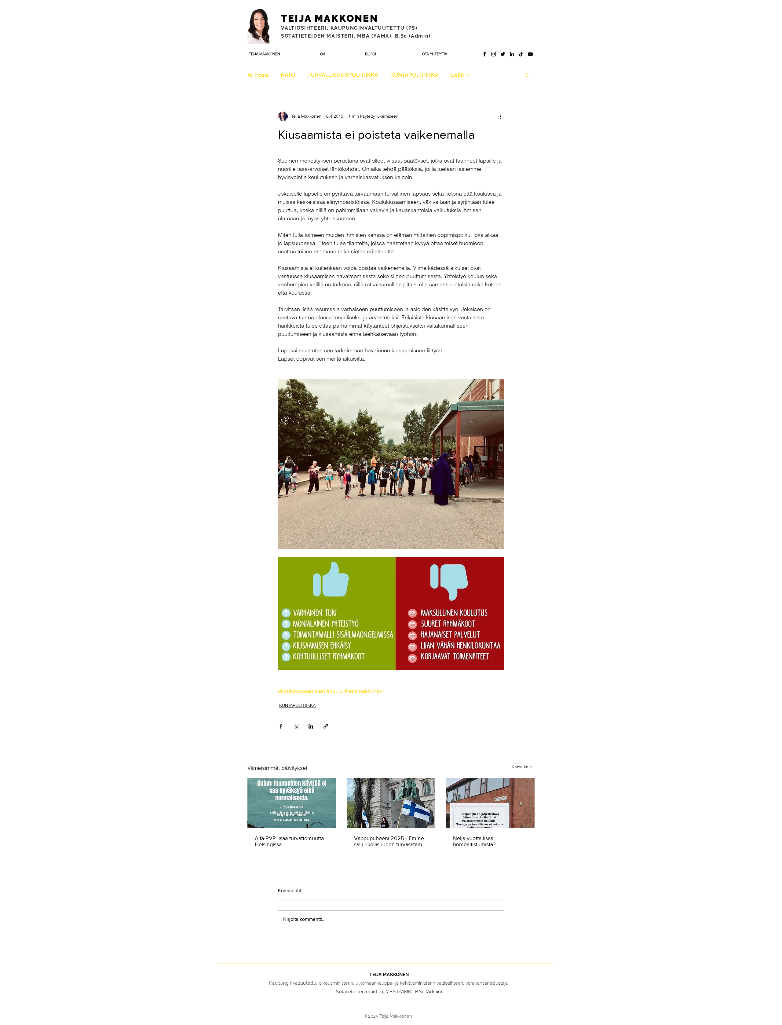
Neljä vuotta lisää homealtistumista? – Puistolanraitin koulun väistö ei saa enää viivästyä (489, 841)
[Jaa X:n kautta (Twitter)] (296, 726)
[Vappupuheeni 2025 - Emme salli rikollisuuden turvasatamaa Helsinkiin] (391, 803)
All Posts (258, 75)
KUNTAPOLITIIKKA (414, 75)
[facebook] (484, 54)
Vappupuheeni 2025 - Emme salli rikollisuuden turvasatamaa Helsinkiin (391, 841)
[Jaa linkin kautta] (326, 726)
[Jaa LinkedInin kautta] (311, 726)
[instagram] (494, 54)
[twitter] (503, 54)
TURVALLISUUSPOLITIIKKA (342, 75)
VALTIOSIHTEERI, (306, 28)
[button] (527, 74)
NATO (288, 75)
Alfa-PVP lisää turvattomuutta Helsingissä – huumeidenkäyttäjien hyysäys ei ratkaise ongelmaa (290, 841)
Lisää (457, 75)
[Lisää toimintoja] (500, 116)
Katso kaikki (523, 767)
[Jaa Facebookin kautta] (281, 726)
